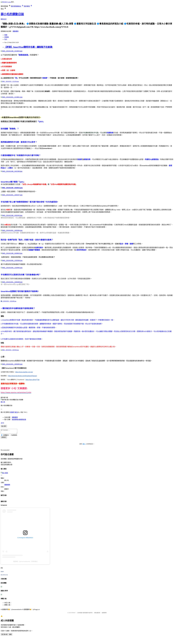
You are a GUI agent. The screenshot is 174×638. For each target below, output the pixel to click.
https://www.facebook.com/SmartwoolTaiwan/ (22, 376)
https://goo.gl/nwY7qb (32, 379)
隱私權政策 (97, 612)
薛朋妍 (2, 571)
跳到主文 (4, 19)
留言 (16, 412)
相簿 (5, 35)
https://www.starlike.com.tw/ (24, 372)
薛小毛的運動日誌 (12, 14)
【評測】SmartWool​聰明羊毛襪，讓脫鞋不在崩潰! (28, 47)
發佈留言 (3, 437)
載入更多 (3, 426)
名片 (5, 39)
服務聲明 (104, 612)
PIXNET (73, 612)
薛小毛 (3, 402)
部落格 (6, 37)
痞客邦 (12, 412)
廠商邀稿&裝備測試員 (19, 419)
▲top (2, 422)
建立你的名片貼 (4, 574)
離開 (10, 634)
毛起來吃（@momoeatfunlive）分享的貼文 (25, 561)
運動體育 (15, 31)
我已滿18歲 (4, 634)
